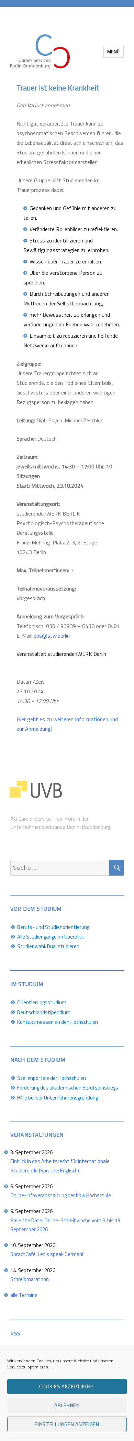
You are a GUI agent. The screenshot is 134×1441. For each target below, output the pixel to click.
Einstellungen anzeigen (67, 1424)
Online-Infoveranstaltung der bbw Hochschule (60, 1195)
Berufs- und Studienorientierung (53, 927)
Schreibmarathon (29, 1279)
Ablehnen (67, 1405)
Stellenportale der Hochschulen (51, 1078)
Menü (113, 51)
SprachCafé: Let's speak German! (46, 1254)
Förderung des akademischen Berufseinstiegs (67, 1088)
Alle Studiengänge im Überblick (50, 937)
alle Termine (23, 1295)
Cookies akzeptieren (66, 1386)
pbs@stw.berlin (52, 635)
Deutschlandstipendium (43, 1012)
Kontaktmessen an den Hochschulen (57, 1022)
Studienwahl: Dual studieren (48, 946)
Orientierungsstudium (41, 1002)
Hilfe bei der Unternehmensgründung (57, 1098)
